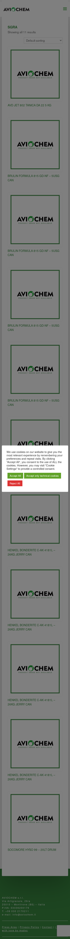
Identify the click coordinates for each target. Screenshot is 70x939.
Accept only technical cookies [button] (42, 475)
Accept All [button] (15, 475)
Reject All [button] (15, 483)
